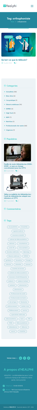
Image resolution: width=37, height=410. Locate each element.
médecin (10, 281)
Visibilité (22, 331)
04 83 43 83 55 (14, 386)
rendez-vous (25, 306)
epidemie (8, 260)
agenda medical (18, 231)
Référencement (13, 310)
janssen (28, 264)
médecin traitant (23, 281)
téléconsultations (22, 323)
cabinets (11, 243)
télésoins (24, 327)
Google (28, 260)
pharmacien (23, 285)
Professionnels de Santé (18, 298)
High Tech (9, 113)
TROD (10, 323)
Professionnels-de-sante (15, 126)
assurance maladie (18, 235)
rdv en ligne (12, 302)
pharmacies (18, 289)
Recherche (24, 302)
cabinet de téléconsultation (18, 239)
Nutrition (9, 121)
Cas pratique (10, 100)
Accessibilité (13, 227)
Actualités (8, 37)
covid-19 (11, 247)
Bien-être (9, 96)
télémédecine (13, 327)
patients (12, 285)
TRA (29, 318)
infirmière (18, 264)
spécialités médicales (18, 314)
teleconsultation (11, 318)
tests (22, 318)
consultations (23, 243)
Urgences (9, 130)
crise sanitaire (23, 247)
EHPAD (8, 109)
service (25, 310)
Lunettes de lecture (18, 268)
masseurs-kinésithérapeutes (18, 277)
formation (19, 260)
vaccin (13, 331)
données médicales (13, 252)
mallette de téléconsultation (18, 273)
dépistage (26, 252)
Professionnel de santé (18, 293)
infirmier (8, 264)
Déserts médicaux (12, 104)
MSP (7, 117)
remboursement (12, 306)
